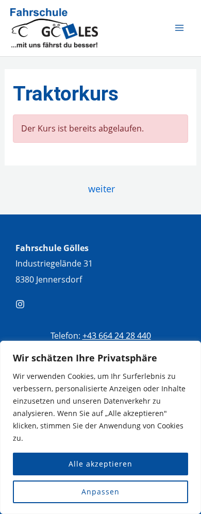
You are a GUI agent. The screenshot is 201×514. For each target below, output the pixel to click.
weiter (101, 189)
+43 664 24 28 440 (116, 335)
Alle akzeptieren (100, 464)
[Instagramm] (20, 304)
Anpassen (100, 491)
